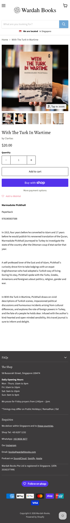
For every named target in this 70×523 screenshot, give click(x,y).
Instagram (11, 445)
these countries (45, 426)
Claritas (9, 138)
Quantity (6, 152)
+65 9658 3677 (20, 439)
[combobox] (30, 24)
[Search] (63, 24)
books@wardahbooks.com (22, 452)
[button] (8, 118)
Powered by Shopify (35, 516)
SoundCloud (20, 458)
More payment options (35, 190)
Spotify (31, 458)
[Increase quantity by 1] (31, 160)
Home (5, 39)
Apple (39, 458)
